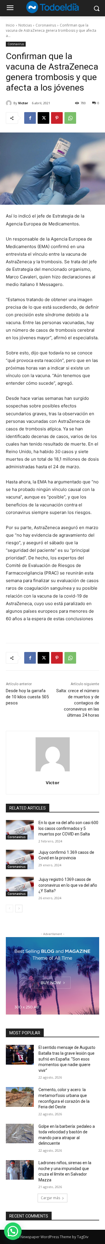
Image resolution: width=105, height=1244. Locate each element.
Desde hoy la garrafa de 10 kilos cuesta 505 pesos (27, 697)
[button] (13, 1231)
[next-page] (18, 908)
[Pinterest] (57, 118)
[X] (43, 118)
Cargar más (50, 1197)
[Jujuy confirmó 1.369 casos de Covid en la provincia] (20, 859)
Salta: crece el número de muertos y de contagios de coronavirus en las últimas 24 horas (77, 703)
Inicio (10, 25)
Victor (23, 103)
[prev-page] (9, 908)
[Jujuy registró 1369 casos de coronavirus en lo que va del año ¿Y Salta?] (20, 886)
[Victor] (9, 103)
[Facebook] (30, 118)
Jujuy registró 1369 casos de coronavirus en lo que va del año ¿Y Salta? (67, 885)
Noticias (25, 25)
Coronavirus (46, 25)
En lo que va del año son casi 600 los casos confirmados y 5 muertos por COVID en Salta (68, 828)
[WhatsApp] (70, 118)
